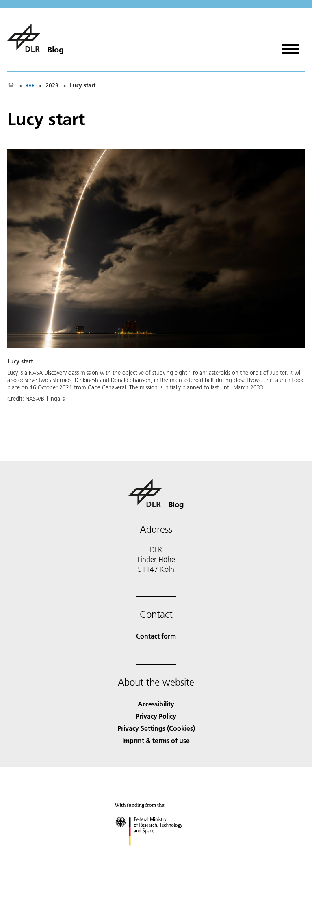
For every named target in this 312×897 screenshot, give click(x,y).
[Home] (11, 85)
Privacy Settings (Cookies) (156, 728)
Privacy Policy (156, 716)
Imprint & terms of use (156, 740)
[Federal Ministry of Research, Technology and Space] (156, 853)
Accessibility (156, 703)
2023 (52, 85)
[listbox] (30, 85)
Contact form (156, 636)
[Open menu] (290, 46)
